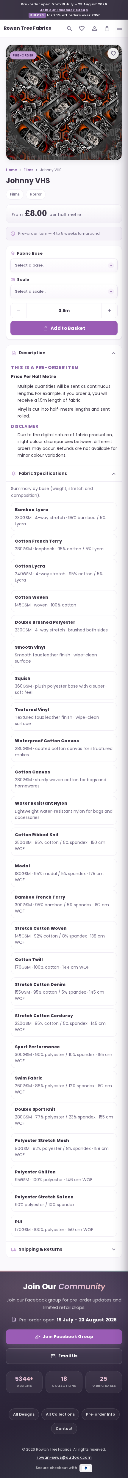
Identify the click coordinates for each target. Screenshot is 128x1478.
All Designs (24, 1414)
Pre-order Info (100, 1414)
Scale (19, 280)
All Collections (60, 1414)
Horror (36, 194)
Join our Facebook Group (64, 9)
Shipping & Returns (64, 1249)
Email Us (64, 1356)
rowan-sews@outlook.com (64, 1457)
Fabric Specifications (64, 474)
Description (64, 353)
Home (11, 169)
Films (28, 169)
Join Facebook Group (64, 1337)
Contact (64, 1428)
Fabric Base (26, 253)
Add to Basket (64, 328)
